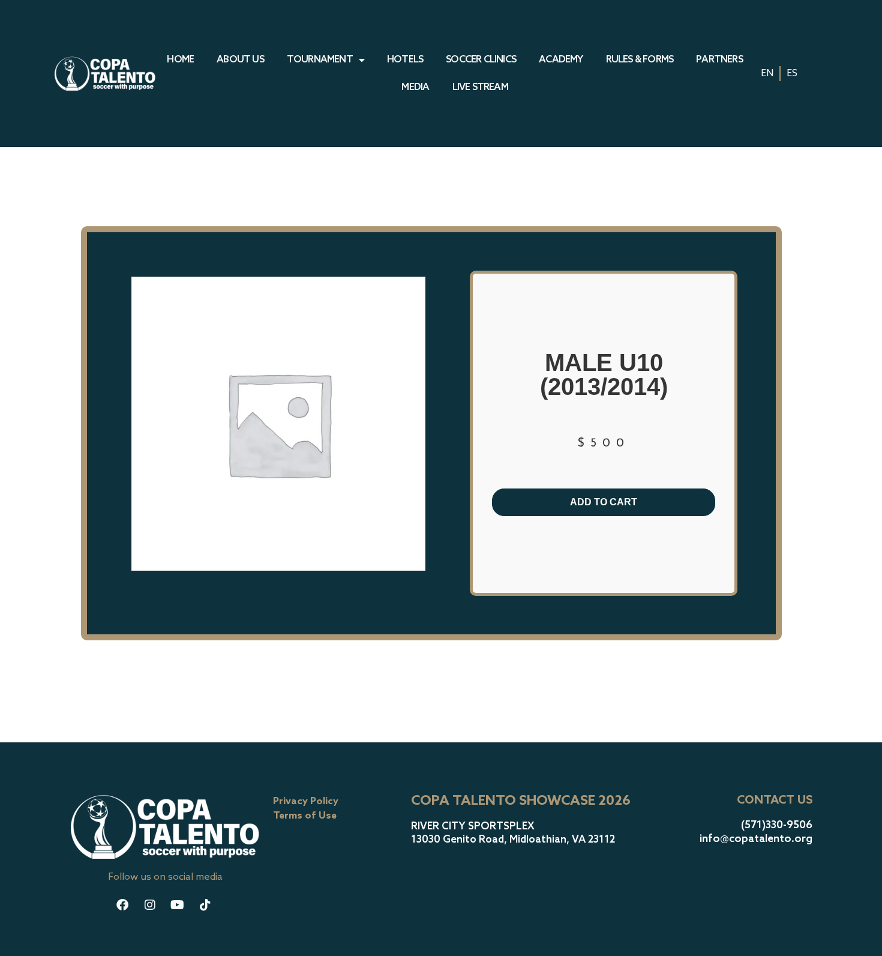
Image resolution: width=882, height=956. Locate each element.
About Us (240, 59)
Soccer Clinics (481, 59)
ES (792, 73)
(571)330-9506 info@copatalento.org (756, 832)
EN (767, 73)
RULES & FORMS (640, 59)
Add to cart (603, 502)
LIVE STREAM (480, 87)
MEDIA (415, 87)
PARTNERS (719, 59)
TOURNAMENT (320, 59)
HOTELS (405, 59)
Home (180, 59)
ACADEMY (561, 59)
